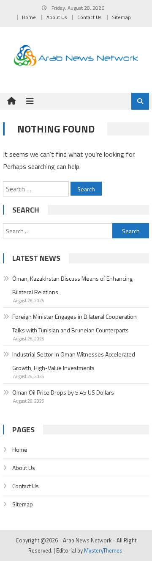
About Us (56, 17)
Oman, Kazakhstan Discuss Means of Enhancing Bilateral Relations (72, 285)
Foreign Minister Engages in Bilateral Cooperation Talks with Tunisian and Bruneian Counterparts (74, 323)
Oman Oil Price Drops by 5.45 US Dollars (63, 392)
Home (29, 17)
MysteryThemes (103, 550)
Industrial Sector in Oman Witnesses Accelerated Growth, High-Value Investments (73, 361)
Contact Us (89, 17)
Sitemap (121, 17)
